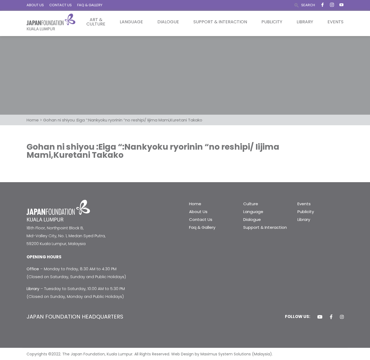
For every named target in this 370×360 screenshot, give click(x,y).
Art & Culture (95, 22)
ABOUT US (35, 5)
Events (335, 22)
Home (195, 204)
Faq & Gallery (202, 227)
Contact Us (200, 219)
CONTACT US (60, 5)
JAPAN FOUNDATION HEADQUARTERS (75, 316)
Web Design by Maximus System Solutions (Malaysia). (222, 354)
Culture (250, 204)
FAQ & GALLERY (89, 5)
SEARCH (308, 5)
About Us (198, 211)
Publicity (271, 22)
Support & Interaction (220, 22)
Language (131, 22)
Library (305, 22)
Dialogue (168, 22)
